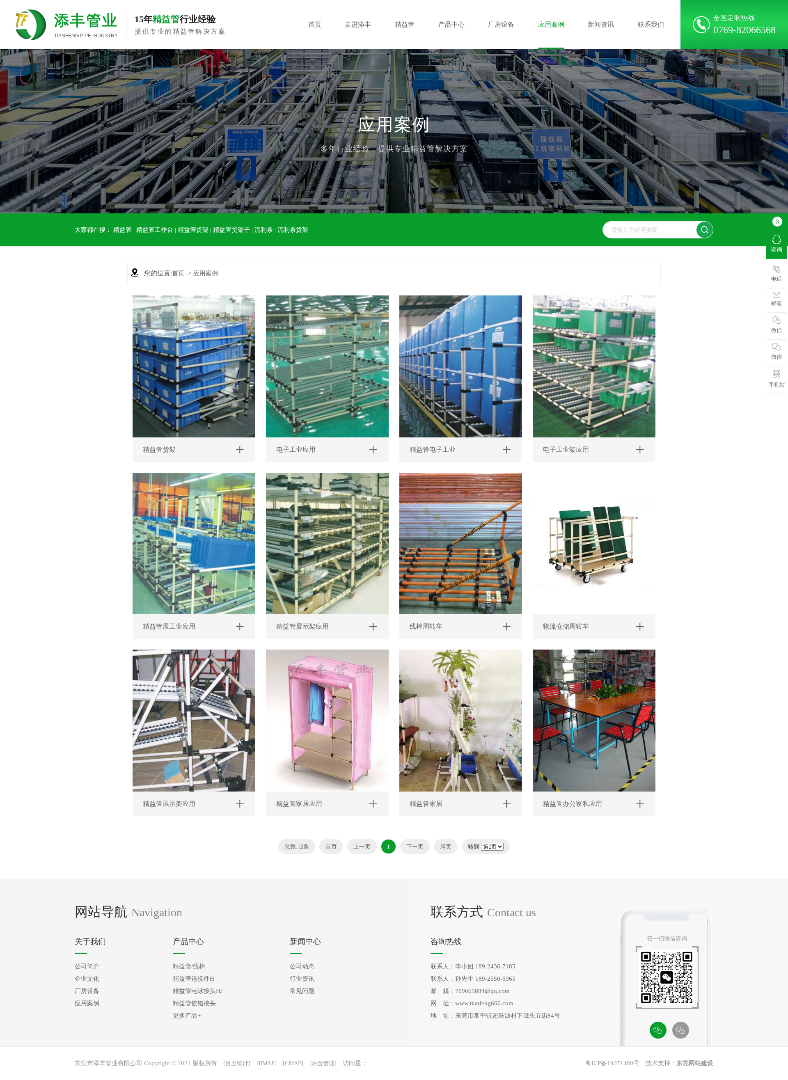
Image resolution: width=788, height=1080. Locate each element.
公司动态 (302, 966)
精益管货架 (193, 230)
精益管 (405, 24)
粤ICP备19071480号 (612, 1063)
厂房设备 (501, 24)
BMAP (267, 1063)
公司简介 (87, 966)
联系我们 (651, 24)
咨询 (776, 250)
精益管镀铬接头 (194, 1003)
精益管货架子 (231, 230)
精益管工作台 (154, 230)
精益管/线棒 (189, 966)
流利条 (263, 230)
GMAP (293, 1063)
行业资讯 (302, 978)
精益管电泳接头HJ (198, 991)
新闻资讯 (601, 24)
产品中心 (451, 24)
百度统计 (236, 1063)
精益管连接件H (193, 978)
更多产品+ (187, 1015)
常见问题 (302, 991)
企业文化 (87, 978)
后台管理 (323, 1063)
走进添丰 (358, 24)
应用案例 (551, 24)
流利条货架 (292, 230)
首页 (314, 24)
